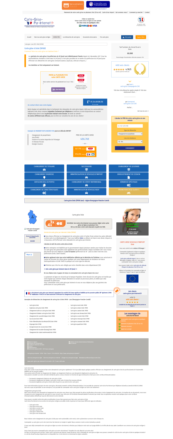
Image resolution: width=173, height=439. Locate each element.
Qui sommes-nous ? (122, 12)
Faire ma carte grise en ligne (42, 37)
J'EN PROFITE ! (59, 89)
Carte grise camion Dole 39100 (79, 311)
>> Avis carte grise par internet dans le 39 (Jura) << (60, 269)
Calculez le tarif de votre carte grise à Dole (58, 244)
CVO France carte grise (48, 349)
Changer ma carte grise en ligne (69, 357)
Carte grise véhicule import (128, 258)
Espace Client (141, 37)
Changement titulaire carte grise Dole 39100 (42, 313)
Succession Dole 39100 (36, 319)
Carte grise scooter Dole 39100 (79, 316)
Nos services (73, 343)
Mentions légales (33, 342)
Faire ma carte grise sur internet (51, 357)
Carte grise (27, 44)
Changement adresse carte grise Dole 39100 (42, 311)
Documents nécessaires (90, 37)
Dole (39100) (40, 44)
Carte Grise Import (108, 12)
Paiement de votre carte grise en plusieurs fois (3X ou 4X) (82, 12)
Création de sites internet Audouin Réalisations (82, 342)
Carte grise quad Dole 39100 (78, 324)
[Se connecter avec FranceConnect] (98, 4)
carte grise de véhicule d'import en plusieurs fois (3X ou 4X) (134, 266)
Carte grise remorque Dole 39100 (80, 319)
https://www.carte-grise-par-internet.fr (69, 353)
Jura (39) (33, 44)
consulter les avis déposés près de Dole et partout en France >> (132, 305)
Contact (147, 12)
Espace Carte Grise (95, 357)
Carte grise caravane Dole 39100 (80, 321)
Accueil (29, 37)
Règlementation (33, 347)
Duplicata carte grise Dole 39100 (39, 308)
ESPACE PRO (56, 37)
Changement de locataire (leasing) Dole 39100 (43, 330)
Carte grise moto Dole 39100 (79, 305)
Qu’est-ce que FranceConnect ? (98, 9)
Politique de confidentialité (35, 343)
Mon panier (128, 37)
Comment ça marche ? (136, 12)
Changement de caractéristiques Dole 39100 (42, 316)
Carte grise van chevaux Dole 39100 (81, 313)
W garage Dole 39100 (35, 324)
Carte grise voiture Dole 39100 (79, 308)
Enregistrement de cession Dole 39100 (40, 327)
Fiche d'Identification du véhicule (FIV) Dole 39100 (43, 321)
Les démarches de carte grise (71, 37)
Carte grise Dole (34, 305)
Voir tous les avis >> (143, 111)
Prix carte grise (104, 37)
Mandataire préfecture (85, 357)
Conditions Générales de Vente (36, 344)
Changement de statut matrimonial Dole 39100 (43, 332)
